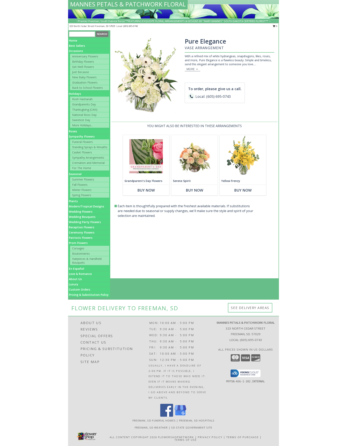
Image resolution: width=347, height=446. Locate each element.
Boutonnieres (81, 253)
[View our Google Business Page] (180, 415)
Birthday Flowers (83, 61)
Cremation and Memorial (88, 163)
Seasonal (75, 174)
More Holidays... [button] (82, 125)
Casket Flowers (82, 152)
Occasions (76, 51)
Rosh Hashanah (82, 99)
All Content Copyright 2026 (133, 437)
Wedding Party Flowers (85, 222)
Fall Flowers (80, 185)
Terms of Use (186, 440)
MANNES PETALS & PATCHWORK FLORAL (128, 4)
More (190, 69)
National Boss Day (84, 115)
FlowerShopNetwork (176, 437)
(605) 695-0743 (130, 26)
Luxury (73, 284)
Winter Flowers (82, 190)
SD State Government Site (191, 427)
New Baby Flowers (84, 77)
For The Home (81, 168)
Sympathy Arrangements (88, 157)
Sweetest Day (81, 120)
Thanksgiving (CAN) (84, 109)
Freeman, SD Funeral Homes (154, 420)
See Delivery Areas (250, 307)
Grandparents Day (84, 104)
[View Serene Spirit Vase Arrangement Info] (194, 156)
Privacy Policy (210, 437)
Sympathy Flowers (82, 136)
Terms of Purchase (242, 437)
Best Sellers (77, 46)
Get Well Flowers (83, 67)
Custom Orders (79, 289)
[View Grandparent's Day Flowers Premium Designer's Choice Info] (146, 156)
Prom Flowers (78, 243)
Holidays (75, 94)
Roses (73, 131)
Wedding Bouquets (82, 217)
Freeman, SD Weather (151, 427)
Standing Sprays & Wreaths (89, 147)
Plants (73, 201)
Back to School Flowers (87, 88)
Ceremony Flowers (81, 232)
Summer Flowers (83, 179)
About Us (75, 279)
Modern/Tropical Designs (86, 206)
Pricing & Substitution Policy (89, 295)
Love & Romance (80, 274)
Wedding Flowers (80, 211)
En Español (76, 268)
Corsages (78, 248)
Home (73, 40)
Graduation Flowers (85, 82)
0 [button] (276, 26)
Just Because (80, 72)
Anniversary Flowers (85, 56)
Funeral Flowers (82, 142)
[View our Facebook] (166, 415)
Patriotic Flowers (80, 238)
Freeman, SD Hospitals (196, 420)
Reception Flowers (81, 227)
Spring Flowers (81, 195)
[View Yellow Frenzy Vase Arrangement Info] (243, 156)
